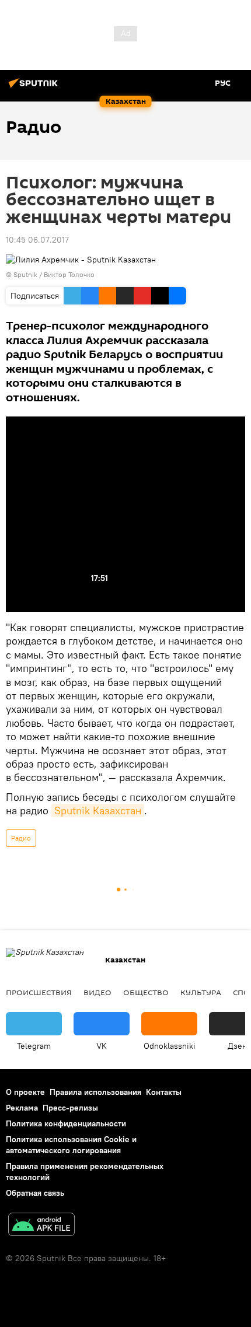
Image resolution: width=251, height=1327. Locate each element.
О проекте (25, 1092)
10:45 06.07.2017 (37, 239)
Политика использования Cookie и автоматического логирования (71, 1145)
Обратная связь (35, 1193)
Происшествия (39, 992)
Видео (97, 992)
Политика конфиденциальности (66, 1123)
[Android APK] (41, 1226)
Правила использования (95, 1092)
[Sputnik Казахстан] (35, 87)
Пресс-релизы (70, 1107)
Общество (146, 992)
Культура (200, 992)
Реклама (22, 1107)
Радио (21, 838)
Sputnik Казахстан (97, 810)
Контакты (164, 1092)
